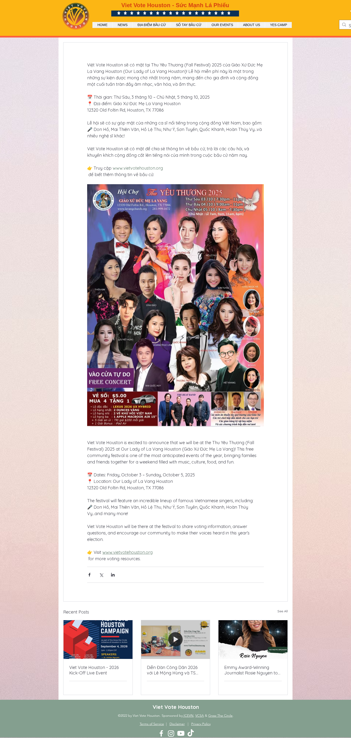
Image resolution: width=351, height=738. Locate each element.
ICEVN (188, 715)
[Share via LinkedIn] (113, 574)
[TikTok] (190, 733)
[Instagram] (171, 733)
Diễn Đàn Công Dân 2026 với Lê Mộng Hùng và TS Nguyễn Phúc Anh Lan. (172, 670)
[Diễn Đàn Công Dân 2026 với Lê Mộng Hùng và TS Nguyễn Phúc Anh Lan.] (175, 639)
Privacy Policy (201, 724)
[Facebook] (161, 733)
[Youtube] (181, 733)
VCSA (199, 715)
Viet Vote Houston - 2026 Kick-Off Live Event (94, 670)
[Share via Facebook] (89, 574)
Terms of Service (152, 724)
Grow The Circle (220, 715)
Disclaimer (177, 724)
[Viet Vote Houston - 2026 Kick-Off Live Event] (98, 639)
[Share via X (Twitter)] (101, 574)
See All (282, 611)
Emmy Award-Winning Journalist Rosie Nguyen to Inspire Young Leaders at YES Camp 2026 (251, 670)
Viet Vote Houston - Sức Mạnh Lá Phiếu (175, 5)
